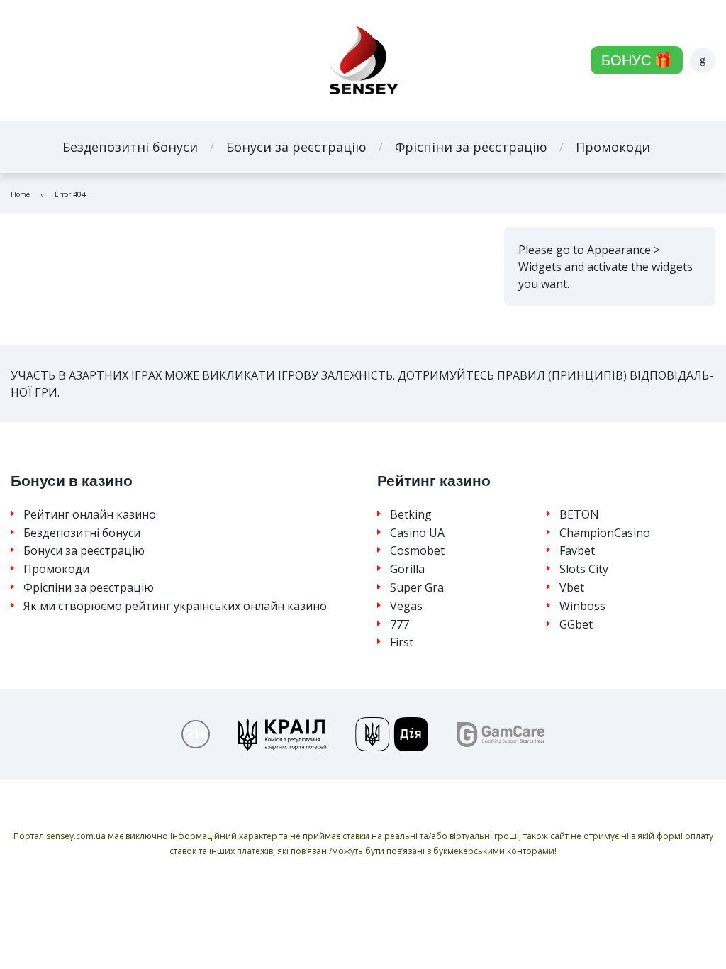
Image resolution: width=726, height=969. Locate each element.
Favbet (577, 550)
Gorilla (407, 569)
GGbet (576, 624)
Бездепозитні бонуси (130, 146)
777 (399, 624)
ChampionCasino (604, 533)
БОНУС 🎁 (636, 60)
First (401, 642)
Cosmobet (417, 550)
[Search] (702, 60)
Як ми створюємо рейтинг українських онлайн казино (175, 606)
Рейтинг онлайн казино (89, 514)
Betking (411, 514)
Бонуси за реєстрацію (296, 146)
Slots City (583, 569)
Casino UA (417, 533)
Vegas (406, 606)
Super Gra (417, 587)
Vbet (571, 587)
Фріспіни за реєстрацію (471, 146)
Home (20, 194)
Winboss (582, 606)
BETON (579, 514)
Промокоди (613, 146)
